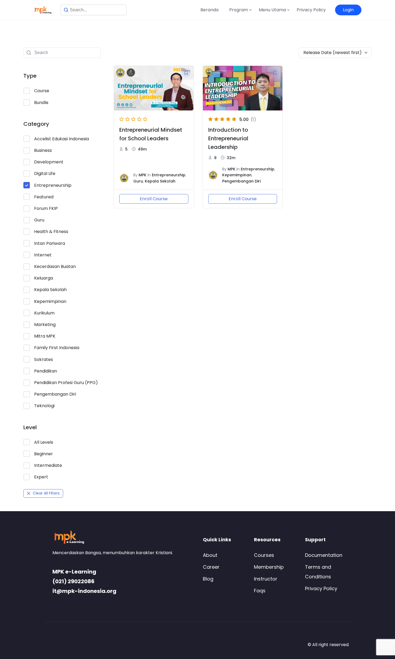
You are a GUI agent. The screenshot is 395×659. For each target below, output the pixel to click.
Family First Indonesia (56, 348)
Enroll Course (154, 199)
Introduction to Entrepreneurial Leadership (228, 138)
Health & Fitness (51, 231)
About (210, 555)
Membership (269, 567)
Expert (41, 477)
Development (48, 162)
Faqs (259, 590)
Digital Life (44, 173)
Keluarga (43, 278)
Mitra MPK (44, 336)
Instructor (265, 578)
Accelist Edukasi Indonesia (61, 139)
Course (41, 91)
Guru (39, 220)
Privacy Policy (311, 10)
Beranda (209, 10)
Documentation (323, 555)
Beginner (43, 454)
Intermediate (48, 465)
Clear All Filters (46, 493)
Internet (43, 255)
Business (43, 150)
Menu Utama (272, 10)
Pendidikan (45, 371)
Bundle (41, 102)
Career (211, 567)
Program (238, 10)
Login (348, 10)
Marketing (45, 324)
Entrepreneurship (52, 185)
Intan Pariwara (49, 243)
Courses (264, 555)
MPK (142, 175)
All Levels (43, 442)
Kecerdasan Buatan (55, 266)
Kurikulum (44, 313)
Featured (43, 197)
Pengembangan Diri (55, 394)
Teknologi (44, 406)
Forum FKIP (46, 208)
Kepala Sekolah (50, 289)
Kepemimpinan (50, 301)
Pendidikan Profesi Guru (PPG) (66, 382)
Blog (208, 578)
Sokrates (43, 359)
